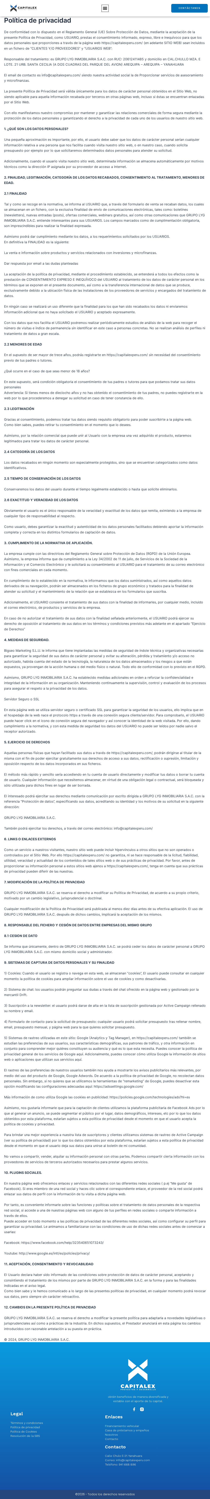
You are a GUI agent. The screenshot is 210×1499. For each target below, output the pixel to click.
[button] (105, 8)
